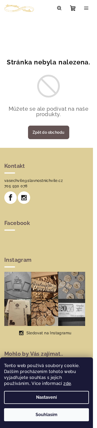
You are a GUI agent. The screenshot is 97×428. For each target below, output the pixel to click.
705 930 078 (15, 186)
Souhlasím (46, 414)
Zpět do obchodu (49, 132)
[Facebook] (10, 197)
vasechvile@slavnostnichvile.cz (33, 180)
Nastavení (46, 397)
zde (67, 383)
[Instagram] (24, 197)
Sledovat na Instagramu (48, 333)
